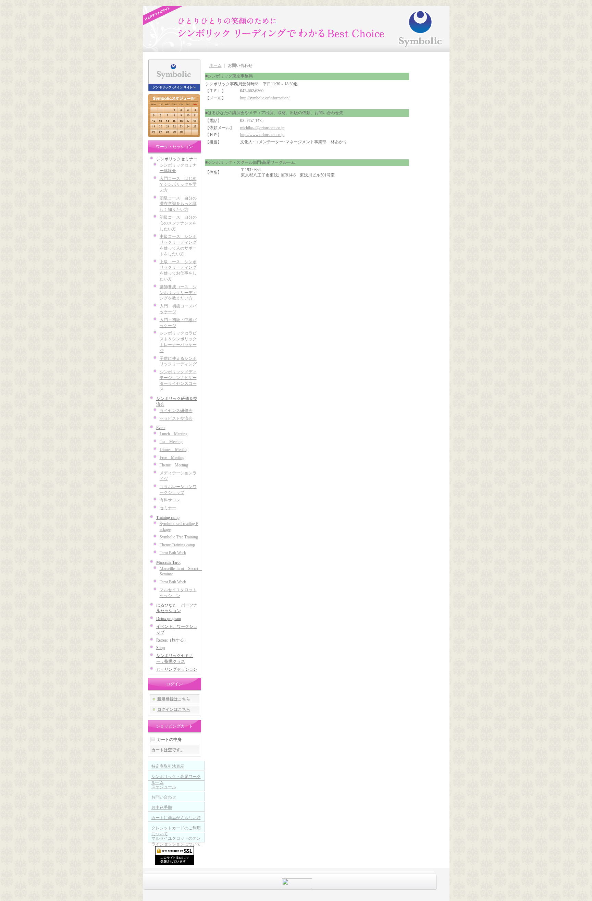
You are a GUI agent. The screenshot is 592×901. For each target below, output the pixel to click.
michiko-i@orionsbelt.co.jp (262, 127)
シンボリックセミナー (176, 159)
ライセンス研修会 (176, 410)
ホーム (215, 65)
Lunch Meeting (173, 433)
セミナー (168, 508)
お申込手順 (161, 807)
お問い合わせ (163, 797)
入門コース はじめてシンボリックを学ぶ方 (178, 184)
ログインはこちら (173, 709)
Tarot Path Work (173, 552)
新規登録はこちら (173, 699)
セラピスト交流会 (176, 418)
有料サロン (170, 500)
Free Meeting (172, 457)
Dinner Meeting (174, 449)
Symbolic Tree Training (179, 537)
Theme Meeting (174, 465)
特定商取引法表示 (167, 766)
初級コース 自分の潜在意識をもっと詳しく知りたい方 (178, 204)
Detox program (168, 618)
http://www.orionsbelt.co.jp (262, 134)
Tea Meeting (171, 441)
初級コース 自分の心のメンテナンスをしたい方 (178, 223)
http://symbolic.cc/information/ (264, 98)
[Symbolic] (281, 28)
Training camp (168, 517)
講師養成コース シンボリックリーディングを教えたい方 (178, 292)
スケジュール (163, 786)
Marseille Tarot (168, 562)
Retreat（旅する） (172, 640)
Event (160, 427)
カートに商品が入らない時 (176, 817)
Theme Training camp (177, 545)
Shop (160, 647)
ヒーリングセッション (176, 669)
